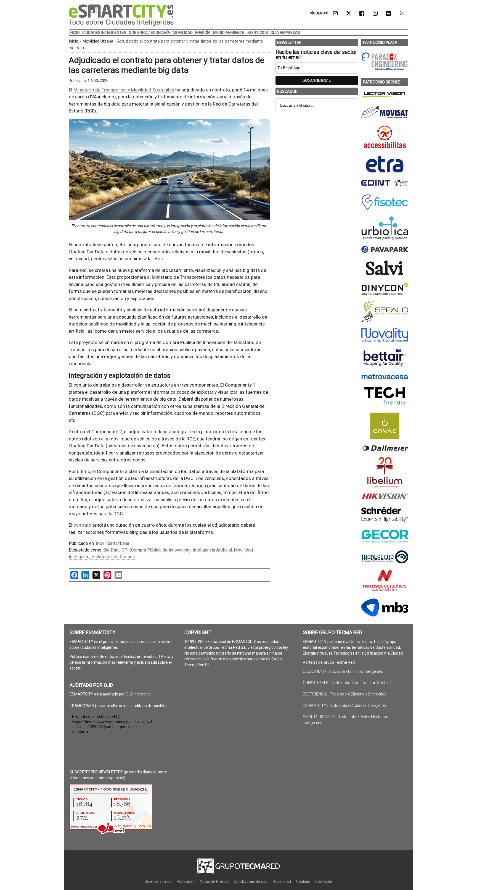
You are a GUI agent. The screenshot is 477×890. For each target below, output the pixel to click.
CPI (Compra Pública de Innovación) (156, 550)
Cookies (303, 881)
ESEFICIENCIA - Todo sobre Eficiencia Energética (344, 694)
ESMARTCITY (121, 15)
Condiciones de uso (250, 881)
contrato (82, 525)
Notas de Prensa (214, 881)
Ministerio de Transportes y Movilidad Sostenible (123, 90)
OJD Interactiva (139, 694)
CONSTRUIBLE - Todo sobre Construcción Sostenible (349, 683)
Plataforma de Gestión (113, 556)
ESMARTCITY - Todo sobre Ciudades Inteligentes (345, 705)
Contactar (324, 881)
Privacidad (282, 881)
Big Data (111, 550)
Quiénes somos (157, 881)
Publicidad (186, 881)
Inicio (73, 41)
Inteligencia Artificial (212, 550)
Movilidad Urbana (98, 41)
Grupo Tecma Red (365, 641)
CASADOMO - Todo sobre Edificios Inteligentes (343, 671)
